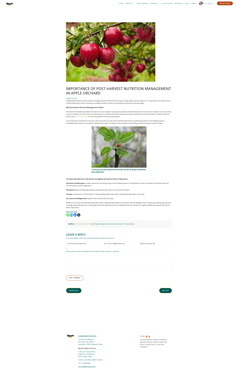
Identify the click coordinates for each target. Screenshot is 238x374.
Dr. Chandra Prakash (82, 224)
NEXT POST (165, 290)
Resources (179, 3)
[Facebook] (71, 215)
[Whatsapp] (67, 215)
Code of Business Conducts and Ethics (153, 340)
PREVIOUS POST (74, 290)
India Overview (142, 3)
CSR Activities (167, 3)
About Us (129, 3)
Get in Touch (225, 3)
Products (154, 3)
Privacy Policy (150, 344)
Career (193, 3)
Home (121, 3)
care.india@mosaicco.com (87, 367)
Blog (187, 3)
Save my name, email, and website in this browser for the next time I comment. (92, 251)
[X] (78, 215)
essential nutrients (81, 117)
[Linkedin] (75, 215)
